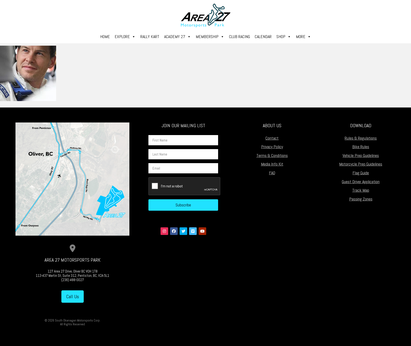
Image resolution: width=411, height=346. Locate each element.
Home (105, 36)
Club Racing (239, 36)
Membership (207, 36)
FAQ (272, 172)
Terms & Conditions (272, 155)
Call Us (72, 296)
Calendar (263, 36)
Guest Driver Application (361, 181)
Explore (122, 36)
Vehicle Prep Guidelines (360, 155)
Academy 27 (174, 36)
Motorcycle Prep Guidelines (360, 164)
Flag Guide (360, 172)
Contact (272, 138)
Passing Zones (360, 199)
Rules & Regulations (361, 138)
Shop (280, 36)
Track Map (360, 190)
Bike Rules (360, 146)
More (300, 36)
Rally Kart (149, 36)
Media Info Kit (272, 164)
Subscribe (183, 205)
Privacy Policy (272, 146)
